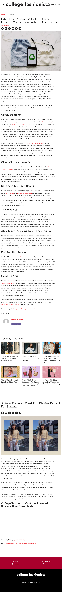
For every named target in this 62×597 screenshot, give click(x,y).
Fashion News (11, 329)
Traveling (30, 543)
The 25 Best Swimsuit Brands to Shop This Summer (9, 382)
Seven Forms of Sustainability (34, 143)
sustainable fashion (34, 329)
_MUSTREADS (7, 543)
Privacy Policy (30, 579)
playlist (21, 543)
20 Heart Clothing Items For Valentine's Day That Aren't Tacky (51, 382)
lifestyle (12, 543)
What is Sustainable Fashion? (22, 124)
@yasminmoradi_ (19, 540)
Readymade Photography (21, 309)
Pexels (35, 309)
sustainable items (7, 304)
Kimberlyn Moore (6, 25)
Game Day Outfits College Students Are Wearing (30, 358)
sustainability (18, 329)
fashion (6, 329)
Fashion (3, 14)
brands (18, 304)
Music (17, 543)
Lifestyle (4, 399)
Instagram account (7, 283)
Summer (25, 543)
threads (48, 564)
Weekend (35, 543)
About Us (22, 579)
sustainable (26, 329)
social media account (20, 257)
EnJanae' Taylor (6, 410)
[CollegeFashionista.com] (28, 4)
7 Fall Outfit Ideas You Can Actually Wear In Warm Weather (10, 358)
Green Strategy (47, 122)
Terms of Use (38, 579)
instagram (48, 561)
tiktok (17, 561)
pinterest (17, 564)
